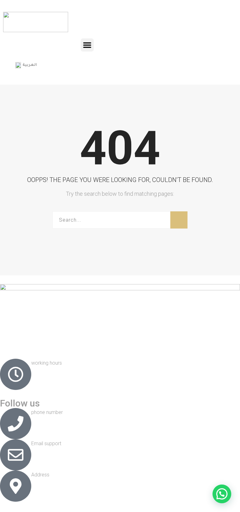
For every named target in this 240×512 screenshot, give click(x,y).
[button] (87, 45)
